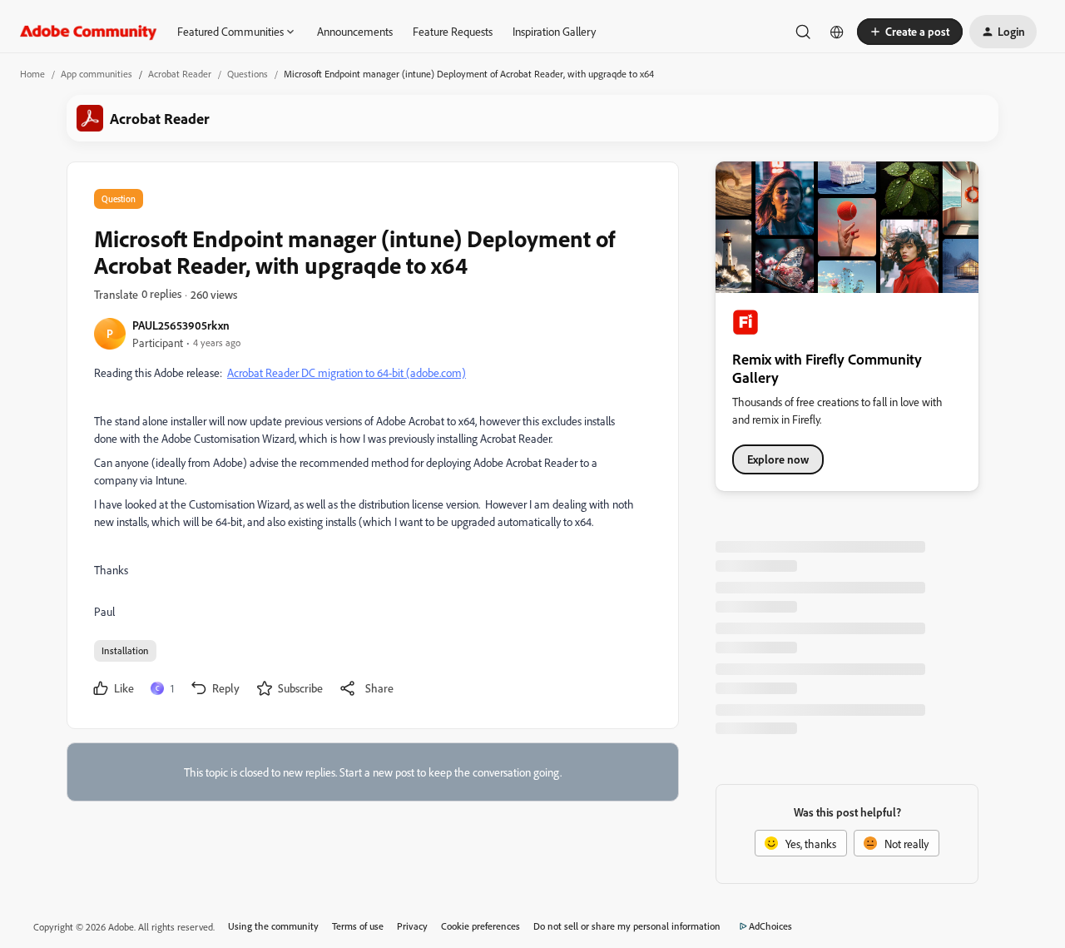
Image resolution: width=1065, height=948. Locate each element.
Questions (247, 73)
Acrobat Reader (179, 73)
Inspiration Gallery (554, 31)
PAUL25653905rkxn (181, 325)
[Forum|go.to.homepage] (88, 31)
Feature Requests (453, 31)
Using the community (273, 926)
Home (32, 73)
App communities (96, 73)
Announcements (355, 31)
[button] (910, 31)
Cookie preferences (480, 926)
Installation (125, 650)
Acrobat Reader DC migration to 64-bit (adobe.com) (346, 372)
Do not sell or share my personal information (627, 926)
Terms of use (358, 926)
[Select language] (837, 31)
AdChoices (770, 926)
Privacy (412, 926)
